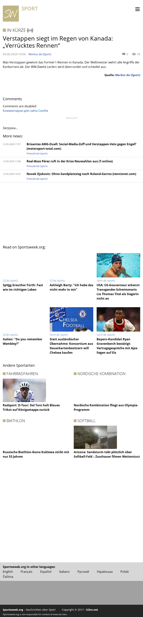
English (8, 572)
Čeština (8, 577)
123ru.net (92, 609)
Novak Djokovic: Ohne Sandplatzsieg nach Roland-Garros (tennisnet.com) (81, 174)
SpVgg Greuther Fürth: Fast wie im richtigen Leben (23, 287)
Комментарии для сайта (25, 111)
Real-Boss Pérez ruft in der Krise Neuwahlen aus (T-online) (70, 161)
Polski (124, 572)
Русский (83, 572)
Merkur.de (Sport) (39, 54)
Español (45, 572)
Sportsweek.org (13, 609)
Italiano (64, 572)
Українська (105, 572)
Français (26, 572)
